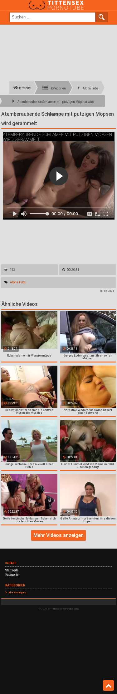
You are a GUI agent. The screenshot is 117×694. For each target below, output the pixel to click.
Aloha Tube (18, 282)
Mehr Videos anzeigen (58, 535)
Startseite (11, 570)
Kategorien (12, 574)
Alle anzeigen (17, 592)
